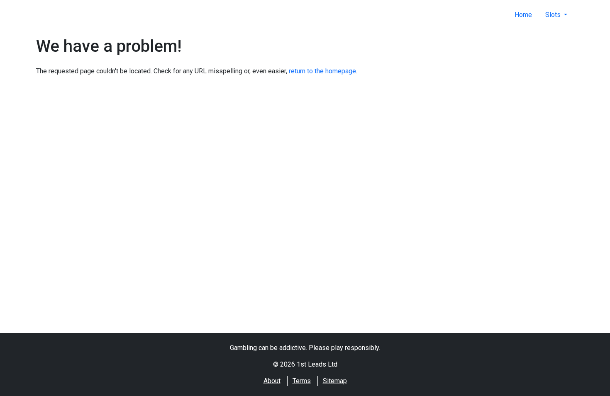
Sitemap (335, 381)
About (272, 381)
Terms (302, 381)
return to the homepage (322, 71)
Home (523, 15)
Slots (553, 15)
